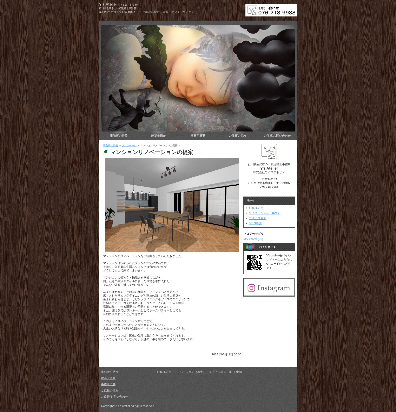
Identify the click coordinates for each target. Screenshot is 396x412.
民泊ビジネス (257, 218)
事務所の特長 (118, 135)
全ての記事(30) (253, 239)
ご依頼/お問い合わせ (277, 135)
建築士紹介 (158, 135)
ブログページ (129, 145)
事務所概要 (198, 135)
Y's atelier (123, 405)
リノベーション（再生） (264, 213)
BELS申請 (255, 223)
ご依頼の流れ (237, 135)
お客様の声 (256, 207)
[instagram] (269, 294)
